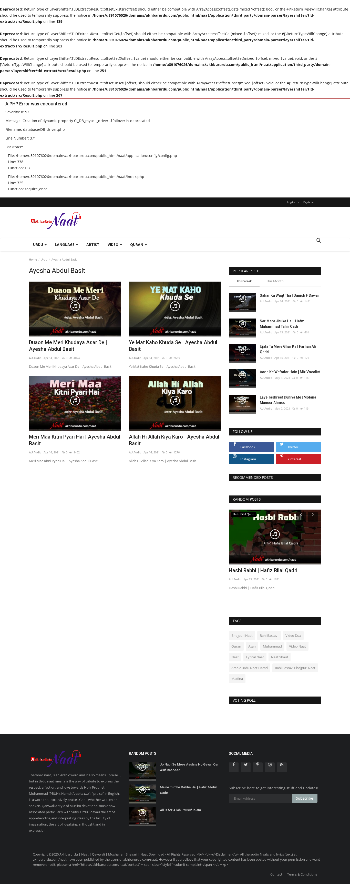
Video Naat (297, 646)
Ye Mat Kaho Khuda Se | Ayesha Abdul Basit (173, 345)
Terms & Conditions (302, 874)
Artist (92, 244)
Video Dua (293, 635)
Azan (252, 646)
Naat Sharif (279, 657)
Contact (276, 874)
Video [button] (113, 244)
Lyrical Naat (255, 657)
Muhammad (272, 646)
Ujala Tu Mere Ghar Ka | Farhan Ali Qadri (288, 349)
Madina (237, 678)
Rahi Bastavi (269, 635)
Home (33, 259)
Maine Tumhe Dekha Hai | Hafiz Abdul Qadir (188, 790)
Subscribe (304, 798)
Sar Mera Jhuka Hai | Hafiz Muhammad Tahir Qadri (282, 324)
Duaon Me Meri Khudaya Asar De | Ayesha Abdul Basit (68, 345)
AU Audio (35, 358)
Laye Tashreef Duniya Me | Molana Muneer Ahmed (288, 400)
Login (291, 202)
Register (309, 202)
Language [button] (65, 244)
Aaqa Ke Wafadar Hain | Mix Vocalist (290, 372)
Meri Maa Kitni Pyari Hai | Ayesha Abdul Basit (74, 440)
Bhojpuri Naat (242, 635)
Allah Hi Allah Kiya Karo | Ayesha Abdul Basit (174, 440)
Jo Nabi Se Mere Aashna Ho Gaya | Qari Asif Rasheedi (189, 767)
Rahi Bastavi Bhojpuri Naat (295, 668)
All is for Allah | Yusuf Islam (180, 810)
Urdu (44, 259)
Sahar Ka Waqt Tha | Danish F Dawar (289, 295)
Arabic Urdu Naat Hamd (249, 668)
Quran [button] (137, 244)
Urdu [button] (38, 244)
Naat (235, 657)
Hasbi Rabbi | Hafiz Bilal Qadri (263, 570)
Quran (236, 646)
